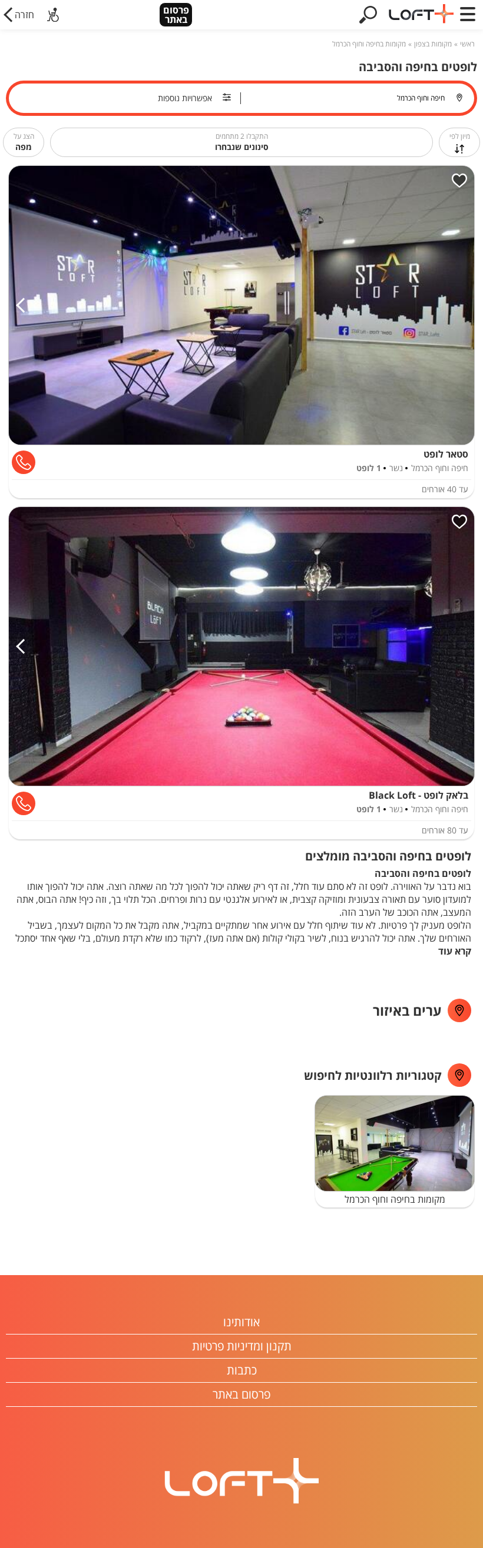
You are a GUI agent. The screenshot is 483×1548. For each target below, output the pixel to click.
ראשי (467, 44)
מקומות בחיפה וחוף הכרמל (369, 44)
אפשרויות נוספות (185, 98)
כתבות (242, 1370)
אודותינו (241, 1322)
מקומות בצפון (433, 44)
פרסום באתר (176, 15)
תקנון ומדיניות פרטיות (242, 1346)
